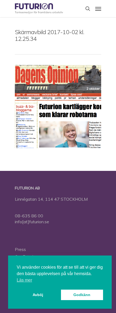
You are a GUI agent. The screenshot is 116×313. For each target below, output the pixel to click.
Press (20, 249)
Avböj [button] (38, 295)
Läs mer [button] (24, 280)
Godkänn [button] (81, 295)
